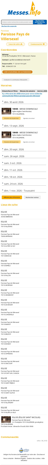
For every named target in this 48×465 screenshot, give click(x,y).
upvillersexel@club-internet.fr (19, 60)
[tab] (10, 91)
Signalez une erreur (29, 118)
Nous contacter (8, 458)
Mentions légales (20, 458)
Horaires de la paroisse (11, 118)
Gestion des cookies (33, 458)
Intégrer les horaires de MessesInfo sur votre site (19, 454)
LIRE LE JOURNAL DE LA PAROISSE (17, 72)
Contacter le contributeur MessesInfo (15, 80)
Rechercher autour (32, 197)
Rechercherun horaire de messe (40, 22)
